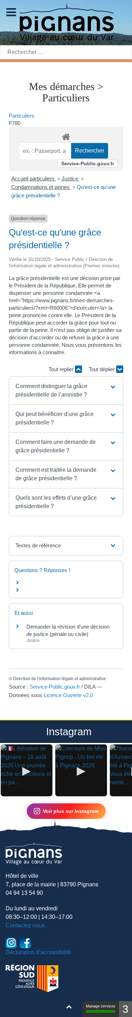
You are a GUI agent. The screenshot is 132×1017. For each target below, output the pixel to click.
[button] (66, 390)
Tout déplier (102, 369)
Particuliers (21, 116)
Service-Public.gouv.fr (87, 163)
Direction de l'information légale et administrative (59, 678)
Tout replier (62, 369)
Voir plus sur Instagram (71, 811)
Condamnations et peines (41, 187)
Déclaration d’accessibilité (38, 952)
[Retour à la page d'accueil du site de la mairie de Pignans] (66, 22)
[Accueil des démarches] (66, 135)
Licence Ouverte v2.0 (68, 695)
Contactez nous (25, 925)
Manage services (100, 1006)
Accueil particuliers (33, 179)
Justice (71, 179)
